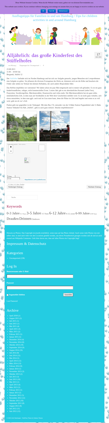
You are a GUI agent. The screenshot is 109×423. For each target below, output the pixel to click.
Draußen (22, 184)
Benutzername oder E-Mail (17, 271)
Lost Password (12, 301)
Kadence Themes (38, 418)
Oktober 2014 (14, 345)
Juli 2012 (12, 409)
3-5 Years (45, 214)
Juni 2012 (13, 411)
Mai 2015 (12, 326)
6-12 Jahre (16, 184)
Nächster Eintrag (94, 187)
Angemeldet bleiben (17, 295)
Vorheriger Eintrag (15, 187)
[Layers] (42, 148)
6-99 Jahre (83, 213)
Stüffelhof (14, 79)
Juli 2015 (12, 321)
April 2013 (13, 385)
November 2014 (15, 342)
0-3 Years (23, 214)
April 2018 (13, 316)
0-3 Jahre (13, 213)
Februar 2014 (14, 366)
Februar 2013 (14, 390)
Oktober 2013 (14, 374)
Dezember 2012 (15, 395)
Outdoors (36, 219)
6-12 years (70, 214)
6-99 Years (93, 214)
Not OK (51, 11)
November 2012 (15, 398)
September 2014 (15, 348)
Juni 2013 (13, 379)
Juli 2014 (12, 353)
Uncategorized (34, 65)
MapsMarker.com (30, 179)
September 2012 (15, 403)
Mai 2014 (12, 358)
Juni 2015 (13, 324)
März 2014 (13, 363)
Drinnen (25, 218)
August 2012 (14, 406)
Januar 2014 (13, 369)
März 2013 (13, 387)
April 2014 (13, 361)
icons (43, 179)
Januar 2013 (13, 393)
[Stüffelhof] (26, 160)
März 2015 (13, 332)
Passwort (10, 283)
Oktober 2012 (14, 401)
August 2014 (14, 350)
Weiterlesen (63, 11)
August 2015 (14, 318)
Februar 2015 (14, 334)
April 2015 (13, 329)
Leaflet (39, 179)
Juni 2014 (13, 356)
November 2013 (15, 371)
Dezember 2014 (15, 340)
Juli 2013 (12, 377)
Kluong (13, 65)
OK (43, 11)
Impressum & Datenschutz (26, 244)
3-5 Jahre (10, 184)
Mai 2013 (12, 382)
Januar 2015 (13, 337)
